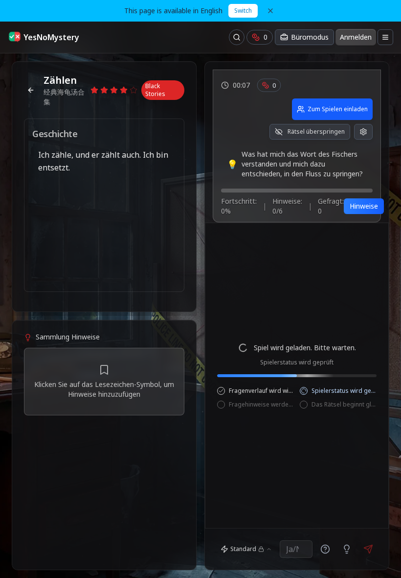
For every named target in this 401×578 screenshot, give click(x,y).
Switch (243, 10)
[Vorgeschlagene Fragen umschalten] (325, 549)
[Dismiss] (270, 11)
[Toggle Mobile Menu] (385, 37)
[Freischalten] (347, 549)
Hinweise (364, 206)
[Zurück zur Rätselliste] (31, 90)
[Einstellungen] (363, 132)
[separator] (104, 316)
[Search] (237, 37)
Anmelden (356, 37)
